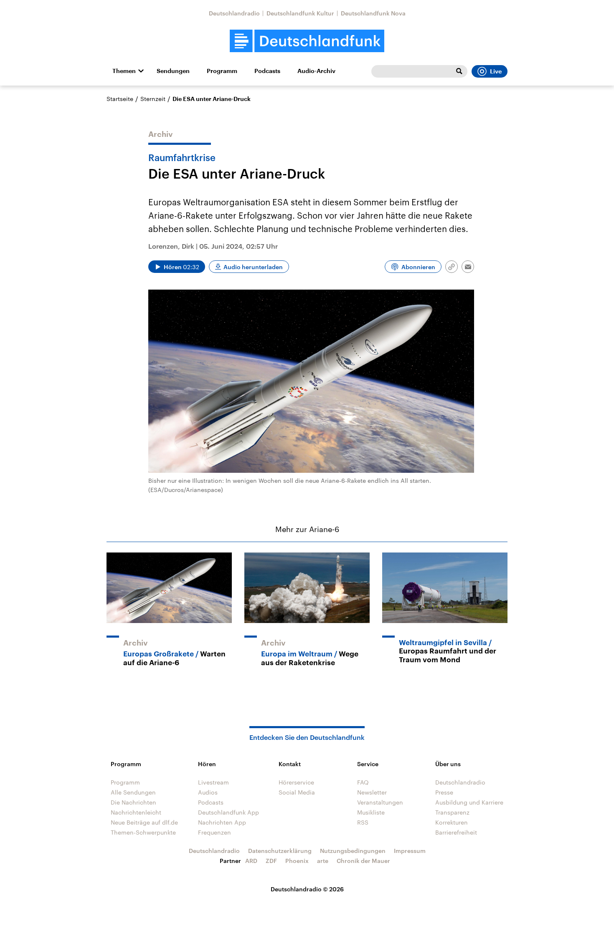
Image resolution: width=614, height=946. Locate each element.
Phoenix (297, 860)
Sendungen (173, 71)
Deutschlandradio (234, 13)
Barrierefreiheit (456, 832)
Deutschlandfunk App (228, 812)
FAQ (363, 782)
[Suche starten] (459, 71)
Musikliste (371, 812)
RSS (362, 822)
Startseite (120, 98)
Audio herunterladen (253, 266)
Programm (222, 71)
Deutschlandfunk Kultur (300, 13)
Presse (444, 792)
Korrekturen (451, 822)
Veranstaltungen (380, 802)
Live (496, 71)
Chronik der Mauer (363, 860)
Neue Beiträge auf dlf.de (144, 822)
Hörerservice (296, 782)
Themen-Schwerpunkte (143, 832)
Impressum (410, 850)
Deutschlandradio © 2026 (307, 889)
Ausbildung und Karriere (469, 802)
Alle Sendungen (133, 792)
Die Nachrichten (133, 802)
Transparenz (452, 812)
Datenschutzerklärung (280, 850)
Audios (208, 792)
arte (322, 860)
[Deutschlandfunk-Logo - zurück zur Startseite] (307, 41)
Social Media (297, 792)
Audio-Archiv (316, 71)
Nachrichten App (222, 822)
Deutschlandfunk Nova (373, 13)
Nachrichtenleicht (136, 812)
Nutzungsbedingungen (353, 850)
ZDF (271, 860)
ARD (251, 860)
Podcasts (267, 71)
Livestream (213, 782)
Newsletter (372, 792)
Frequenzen (214, 832)
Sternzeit (152, 98)
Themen (124, 71)
